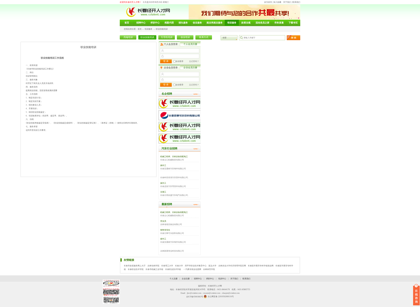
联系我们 (296, 2)
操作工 (163, 165)
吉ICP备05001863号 (194, 297)
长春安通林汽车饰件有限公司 (173, 169)
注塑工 (163, 192)
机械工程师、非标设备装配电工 (174, 156)
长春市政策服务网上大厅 (135, 266)
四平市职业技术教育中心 (196, 266)
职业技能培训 (162, 29)
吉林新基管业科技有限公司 (172, 251)
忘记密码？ (194, 61)
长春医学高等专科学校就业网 (260, 266)
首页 (140, 29)
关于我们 (287, 2)
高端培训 (128, 37)
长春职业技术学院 (136, 269)
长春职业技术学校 (173, 269)
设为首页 (268, 2)
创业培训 (185, 37)
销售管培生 (165, 230)
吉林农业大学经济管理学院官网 (232, 266)
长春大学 (179, 266)
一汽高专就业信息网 (192, 269)
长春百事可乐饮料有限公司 (172, 233)
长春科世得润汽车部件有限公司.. (174, 177)
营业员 (163, 221)
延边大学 (212, 266)
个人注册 (174, 278)
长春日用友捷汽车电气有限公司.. (174, 195)
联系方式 (203, 37)
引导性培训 (166, 37)
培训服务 (148, 29)
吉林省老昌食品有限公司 (171, 224)
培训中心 (222, 278)
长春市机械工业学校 (154, 269)
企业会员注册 (190, 67)
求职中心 (210, 278)
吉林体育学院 (209, 269)
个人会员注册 (190, 44)
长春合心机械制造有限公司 (172, 160)
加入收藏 (277, 2)
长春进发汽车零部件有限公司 (173, 186)
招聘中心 (198, 278)
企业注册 (186, 278)
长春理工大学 (167, 266)
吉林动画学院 (153, 266)
